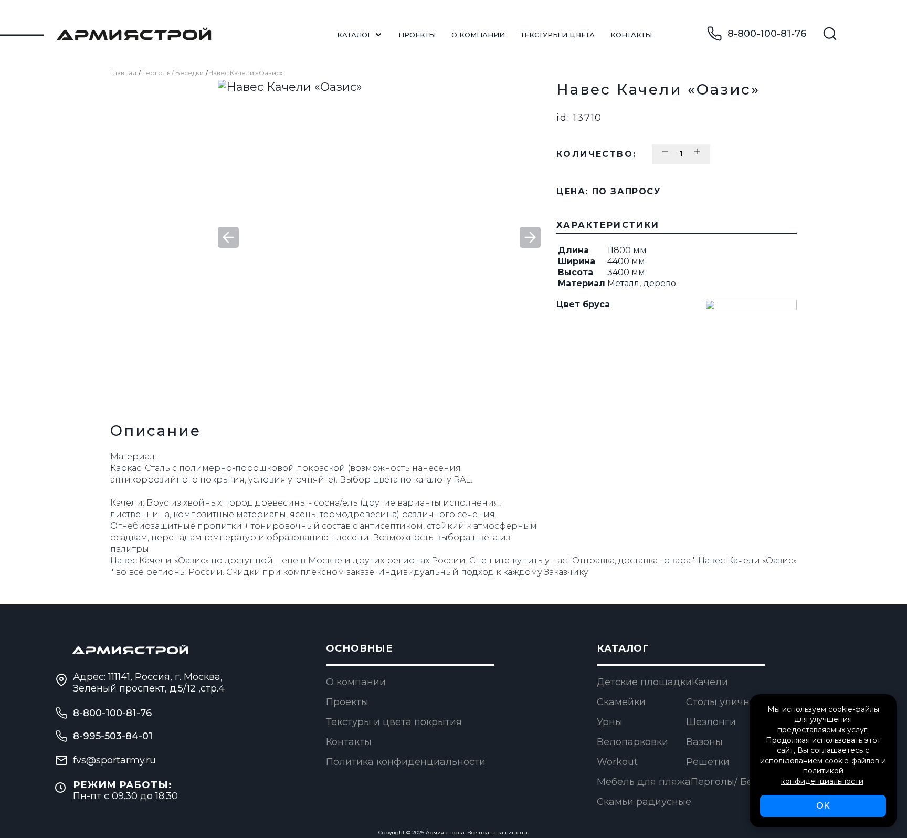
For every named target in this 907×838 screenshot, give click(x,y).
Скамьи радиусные (644, 802)
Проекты (417, 34)
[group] (379, 237)
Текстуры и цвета (558, 34)
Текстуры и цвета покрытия (394, 722)
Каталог (354, 34)
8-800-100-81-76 (766, 33)
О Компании (478, 34)
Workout (617, 762)
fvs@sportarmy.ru (114, 760)
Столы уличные (724, 702)
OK (823, 806)
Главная (123, 73)
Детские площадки (644, 682)
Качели (710, 682)
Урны (610, 722)
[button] (530, 237)
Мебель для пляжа (644, 782)
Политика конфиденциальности (406, 762)
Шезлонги (711, 722)
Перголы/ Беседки (172, 73)
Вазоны (704, 742)
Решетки (708, 762)
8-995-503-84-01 (113, 736)
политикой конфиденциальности (822, 776)
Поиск (830, 33)
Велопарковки (632, 742)
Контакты (631, 34)
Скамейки (621, 702)
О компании (356, 682)
